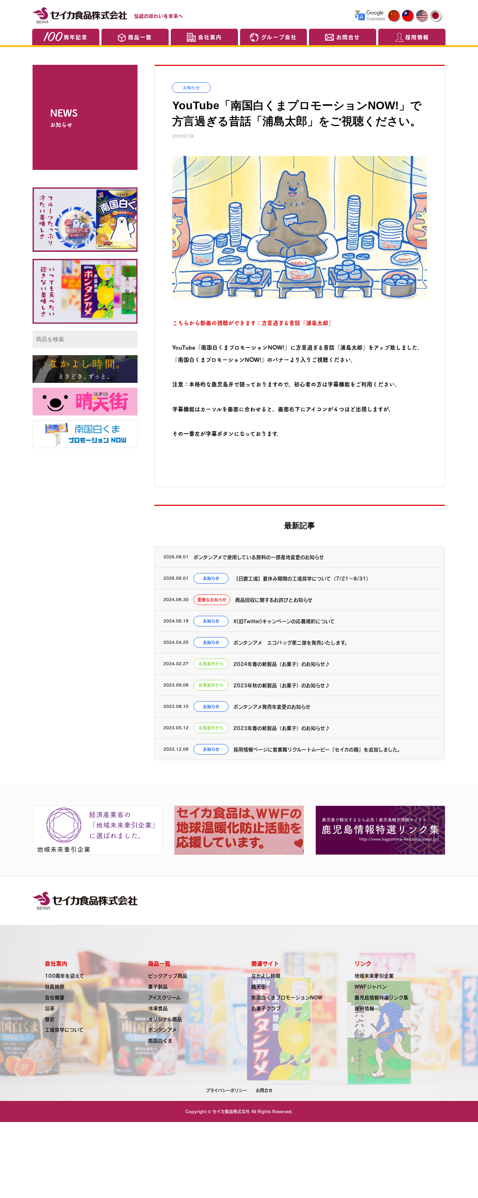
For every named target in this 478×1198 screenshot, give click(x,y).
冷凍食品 (158, 1008)
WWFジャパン (370, 986)
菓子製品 (158, 986)
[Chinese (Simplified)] (394, 16)
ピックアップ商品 (167, 975)
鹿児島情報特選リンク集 (381, 997)
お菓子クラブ (266, 1008)
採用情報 (417, 37)
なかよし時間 (265, 975)
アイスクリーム (164, 997)
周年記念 (75, 37)
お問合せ (348, 37)
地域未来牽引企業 (374, 975)
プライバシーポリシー (226, 1090)
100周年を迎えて (64, 975)
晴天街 (258, 986)
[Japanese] (436, 16)
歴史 (50, 1019)
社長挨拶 (54, 986)
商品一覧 (140, 37)
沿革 (50, 1008)
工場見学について (64, 1029)
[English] (422, 16)
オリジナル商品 (165, 1019)
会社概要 (54, 997)
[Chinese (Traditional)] (408, 16)
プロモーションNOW (286, 997)
